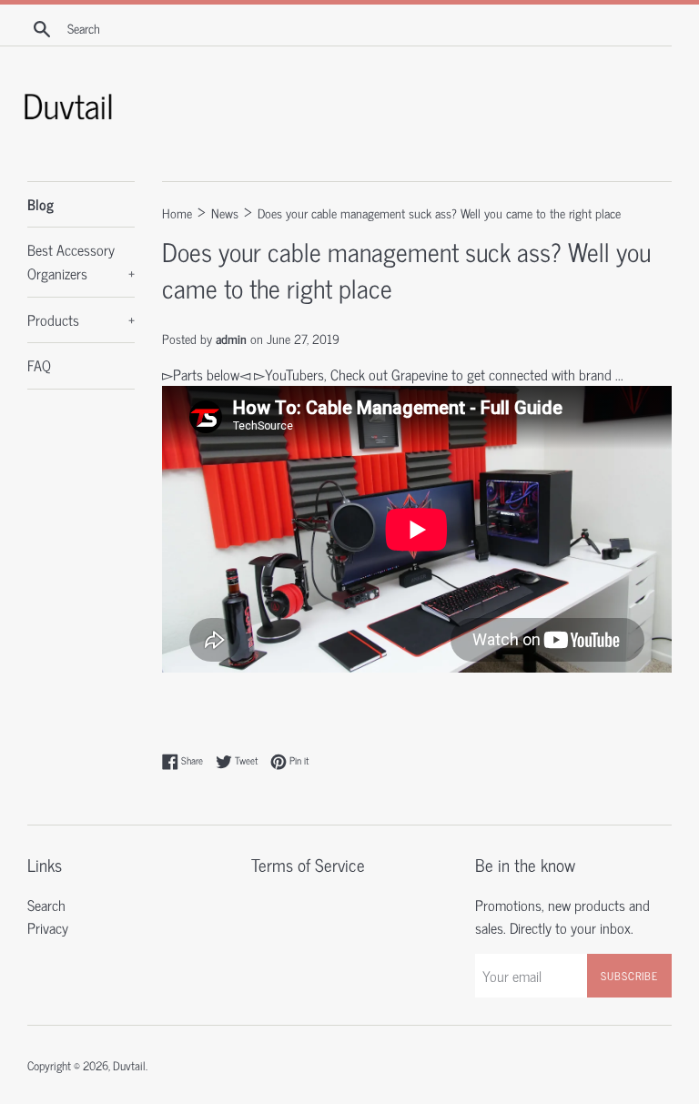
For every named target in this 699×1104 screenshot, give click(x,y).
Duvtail (129, 1065)
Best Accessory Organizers (81, 261)
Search (46, 905)
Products (81, 319)
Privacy (47, 927)
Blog (40, 204)
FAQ (39, 365)
